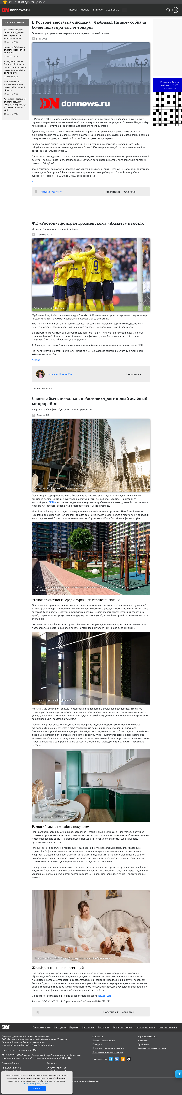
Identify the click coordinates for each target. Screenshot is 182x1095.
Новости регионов (168, 1027)
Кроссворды (88, 1027)
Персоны (73, 1027)
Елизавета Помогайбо (59, 374)
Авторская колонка (122, 1027)
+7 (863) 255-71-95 (11, 1068)
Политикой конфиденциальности (36, 1084)
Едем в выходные (41, 1027)
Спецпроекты (112, 10)
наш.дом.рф (104, 995)
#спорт (36, 359)
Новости (73, 10)
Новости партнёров (145, 1027)
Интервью (97, 10)
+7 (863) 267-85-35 (56, 1068)
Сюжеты (85, 10)
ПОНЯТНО (37, 1088)
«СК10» (51, 502)
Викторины (103, 1027)
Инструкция (60, 1027)
